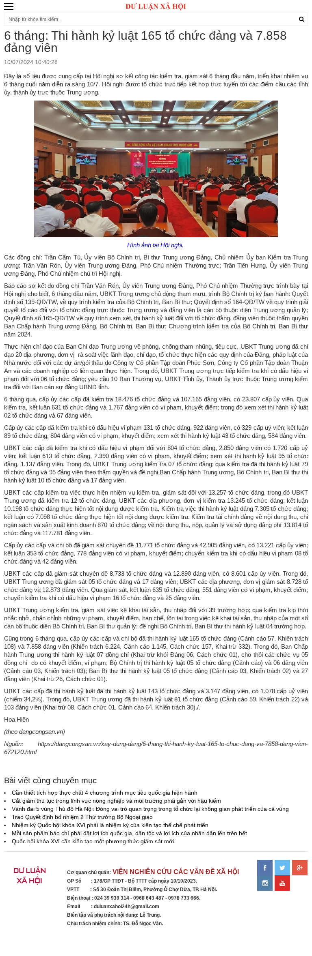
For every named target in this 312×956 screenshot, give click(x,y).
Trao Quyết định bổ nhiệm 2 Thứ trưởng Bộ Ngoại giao (82, 817)
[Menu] (9, 6)
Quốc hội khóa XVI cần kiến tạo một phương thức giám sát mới (93, 841)
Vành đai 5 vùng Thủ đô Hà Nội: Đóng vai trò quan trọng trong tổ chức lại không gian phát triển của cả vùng (150, 809)
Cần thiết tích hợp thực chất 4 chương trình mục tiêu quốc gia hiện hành (104, 792)
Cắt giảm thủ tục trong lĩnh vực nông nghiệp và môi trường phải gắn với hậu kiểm (116, 800)
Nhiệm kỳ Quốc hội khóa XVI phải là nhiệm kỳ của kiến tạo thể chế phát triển (110, 825)
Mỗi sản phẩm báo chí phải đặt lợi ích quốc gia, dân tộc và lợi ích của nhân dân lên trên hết (129, 833)
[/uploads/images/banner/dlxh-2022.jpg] (30, 877)
